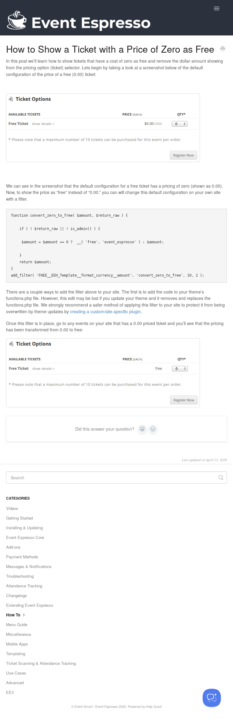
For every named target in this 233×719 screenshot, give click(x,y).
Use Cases (16, 673)
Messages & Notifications (29, 566)
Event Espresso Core (25, 537)
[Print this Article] (222, 49)
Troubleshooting (20, 576)
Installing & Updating (24, 527)
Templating (15, 653)
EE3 (10, 692)
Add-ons (13, 547)
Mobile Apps (17, 644)
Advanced (15, 682)
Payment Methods (22, 557)
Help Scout (154, 706)
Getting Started (19, 518)
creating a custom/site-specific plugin (105, 311)
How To (14, 615)
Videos (12, 508)
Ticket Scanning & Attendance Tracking (41, 663)
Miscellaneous (18, 634)
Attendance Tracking (24, 586)
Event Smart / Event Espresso (96, 706)
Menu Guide (16, 624)
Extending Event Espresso (29, 605)
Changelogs (16, 595)
